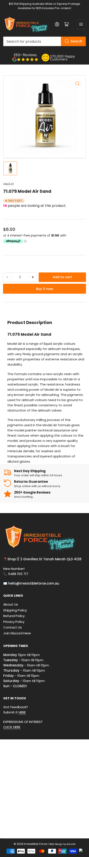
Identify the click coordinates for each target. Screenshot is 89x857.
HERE (22, 712)
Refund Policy (14, 616)
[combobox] (44, 41)
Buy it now (44, 289)
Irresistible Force (35, 844)
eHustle (71, 844)
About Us (10, 604)
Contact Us (12, 627)
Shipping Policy (15, 610)
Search (76, 41)
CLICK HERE (11, 727)
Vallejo (8, 184)
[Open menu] (81, 24)
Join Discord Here (17, 633)
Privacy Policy (13, 621)
